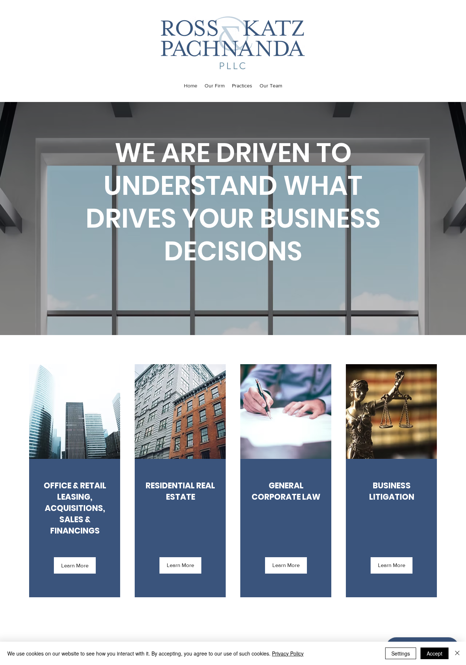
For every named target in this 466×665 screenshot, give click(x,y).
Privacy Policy (288, 653)
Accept (434, 653)
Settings (400, 653)
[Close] (457, 653)
